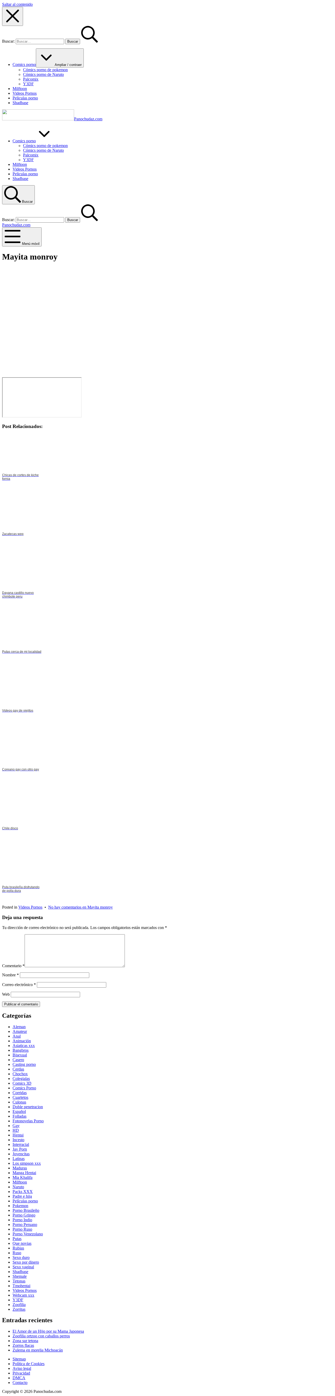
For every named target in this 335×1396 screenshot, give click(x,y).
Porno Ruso (22, 1229)
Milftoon (20, 1182)
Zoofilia (19, 1304)
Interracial (21, 1144)
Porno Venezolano (28, 1234)
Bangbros (21, 1050)
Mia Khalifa (22, 1177)
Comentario (13, 966)
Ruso (17, 1253)
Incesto (18, 1140)
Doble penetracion (28, 1107)
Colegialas (21, 1078)
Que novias (22, 1243)
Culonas (19, 1102)
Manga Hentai (24, 1172)
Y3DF (18, 1300)
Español (19, 1111)
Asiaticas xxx (24, 1045)
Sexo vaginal (23, 1267)
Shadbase (20, 1271)
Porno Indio (22, 1220)
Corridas (20, 1092)
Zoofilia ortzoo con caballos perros (41, 1336)
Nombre (10, 975)
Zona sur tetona (25, 1340)
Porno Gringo (24, 1215)
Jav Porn (20, 1149)
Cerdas (18, 1069)
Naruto (18, 1187)
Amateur (20, 1031)
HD (16, 1130)
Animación (22, 1041)
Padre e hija (22, 1196)
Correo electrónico (19, 984)
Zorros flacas (23, 1345)
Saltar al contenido (17, 4)
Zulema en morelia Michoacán (38, 1350)
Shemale (20, 1276)
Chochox (20, 1074)
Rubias (18, 1248)
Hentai (18, 1135)
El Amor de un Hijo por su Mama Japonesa (48, 1331)
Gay (16, 1125)
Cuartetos (20, 1097)
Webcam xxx (23, 1295)
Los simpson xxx (27, 1163)
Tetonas (19, 1281)
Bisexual (20, 1055)
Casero (18, 1059)
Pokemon (20, 1205)
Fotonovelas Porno (28, 1121)
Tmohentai (21, 1286)
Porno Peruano (25, 1224)
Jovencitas (21, 1154)
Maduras (20, 1168)
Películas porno (25, 1201)
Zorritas (19, 1309)
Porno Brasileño (26, 1210)
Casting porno (24, 1064)
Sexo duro (21, 1257)
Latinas (19, 1158)
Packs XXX (23, 1191)
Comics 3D (22, 1083)
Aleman (19, 1027)
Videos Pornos (30, 907)
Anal (17, 1036)
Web (6, 994)
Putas (17, 1238)
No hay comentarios (80, 907)
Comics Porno (24, 1088)
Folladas (19, 1116)
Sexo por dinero (26, 1262)
